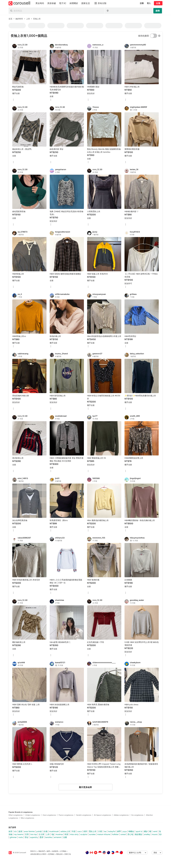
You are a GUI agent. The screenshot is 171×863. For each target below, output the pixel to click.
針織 (45, 831)
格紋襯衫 (138, 834)
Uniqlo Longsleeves (32, 815)
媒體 (48, 851)
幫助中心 (33, 851)
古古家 (41, 834)
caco (79, 831)
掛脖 (85, 831)
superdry (34, 837)
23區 (100, 831)
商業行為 (67, 854)
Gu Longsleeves (137, 815)
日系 (27, 834)
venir (155, 831)
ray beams (18, 834)
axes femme (29, 831)
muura (154, 834)
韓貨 (66, 834)
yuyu (125, 831)
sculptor (83, 834)
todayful (111, 831)
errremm (57, 837)
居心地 (130, 834)
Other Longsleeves (16, 815)
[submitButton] (157, 10)
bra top (33, 834)
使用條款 (51, 854)
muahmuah (54, 831)
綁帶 (119, 831)
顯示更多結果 (85, 787)
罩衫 (26, 837)
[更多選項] (13, 100)
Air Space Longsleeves (102, 815)
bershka (48, 837)
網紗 (146, 831)
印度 (74, 831)
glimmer (13, 837)
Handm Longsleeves (83, 815)
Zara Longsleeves (49, 815)
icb (15, 831)
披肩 (20, 831)
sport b (139, 831)
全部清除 (34, 40)
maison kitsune (103, 834)
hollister (115, 834)
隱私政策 (59, 854)
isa (105, 831)
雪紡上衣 (92, 831)
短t (160, 834)
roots (20, 837)
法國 (65, 837)
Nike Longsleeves (27, 818)
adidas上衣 (65, 831)
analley (147, 834)
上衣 (48, 834)
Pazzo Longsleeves (66, 815)
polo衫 (39, 831)
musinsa (59, 834)
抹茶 (10, 831)
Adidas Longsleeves (121, 815)
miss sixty (74, 834)
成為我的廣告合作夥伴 (38, 854)
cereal (123, 834)
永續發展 (55, 851)
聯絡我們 (41, 851)
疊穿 (41, 837)
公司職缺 (63, 851)
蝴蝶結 (131, 831)
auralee (92, 834)
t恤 (52, 834)
